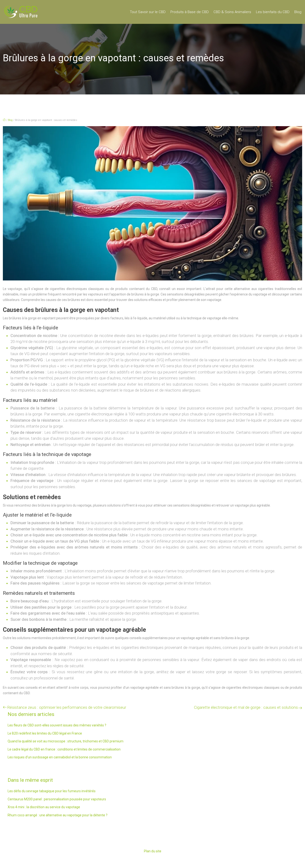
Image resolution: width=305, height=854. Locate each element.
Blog (297, 12)
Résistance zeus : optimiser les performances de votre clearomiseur (66, 707)
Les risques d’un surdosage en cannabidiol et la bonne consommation (60, 757)
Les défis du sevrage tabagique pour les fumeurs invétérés (52, 791)
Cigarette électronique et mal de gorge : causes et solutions (246, 707)
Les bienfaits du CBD (273, 12)
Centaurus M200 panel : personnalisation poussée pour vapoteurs (57, 799)
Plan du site (152, 851)
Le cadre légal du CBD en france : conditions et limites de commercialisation (64, 749)
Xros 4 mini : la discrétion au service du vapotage (44, 807)
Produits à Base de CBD (189, 12)
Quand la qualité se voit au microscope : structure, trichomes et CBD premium (65, 741)
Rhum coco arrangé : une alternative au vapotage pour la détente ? (57, 815)
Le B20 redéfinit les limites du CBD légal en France (45, 733)
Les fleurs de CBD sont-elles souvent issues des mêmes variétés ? (57, 725)
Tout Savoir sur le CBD (148, 12)
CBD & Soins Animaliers (232, 12)
